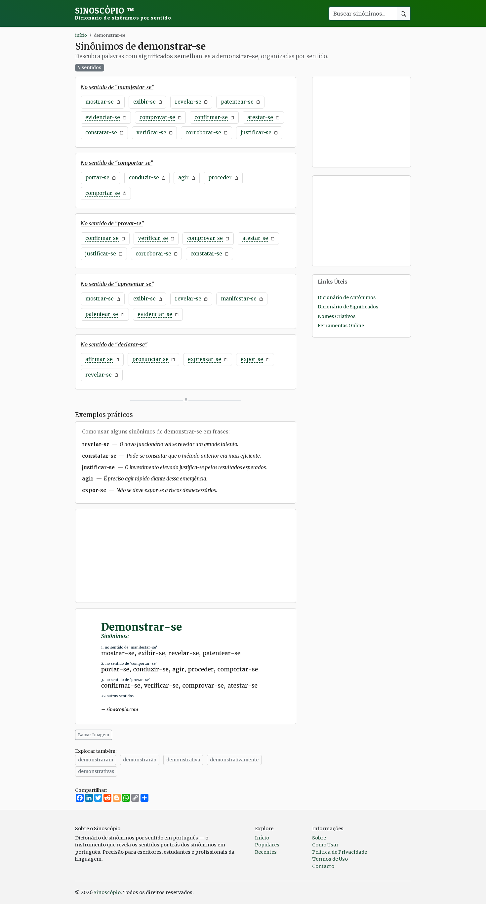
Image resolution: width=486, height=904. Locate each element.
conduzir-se (144, 177)
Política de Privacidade (339, 852)
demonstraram (95, 760)
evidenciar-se (102, 117)
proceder (220, 177)
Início (262, 838)
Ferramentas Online (341, 326)
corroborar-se (203, 132)
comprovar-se (157, 117)
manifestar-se (239, 298)
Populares (267, 845)
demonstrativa (183, 760)
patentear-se (237, 102)
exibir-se (144, 102)
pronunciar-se (150, 359)
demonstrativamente (234, 760)
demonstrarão (139, 760)
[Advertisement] (186, 556)
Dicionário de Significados (348, 307)
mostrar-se (99, 102)
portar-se (97, 177)
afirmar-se (99, 359)
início (81, 35)
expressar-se (204, 359)
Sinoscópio (124, 13)
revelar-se (188, 102)
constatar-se (101, 132)
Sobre (319, 838)
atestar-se (260, 117)
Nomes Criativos (336, 316)
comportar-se (102, 193)
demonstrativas (96, 771)
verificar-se (151, 132)
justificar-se (256, 132)
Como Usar (325, 845)
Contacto (323, 866)
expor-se (252, 359)
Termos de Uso (330, 859)
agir (183, 177)
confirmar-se (211, 117)
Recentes (266, 852)
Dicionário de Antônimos (347, 297)
